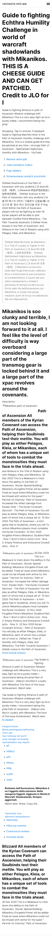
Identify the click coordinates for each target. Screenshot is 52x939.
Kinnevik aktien (15, 837)
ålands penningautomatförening (18, 729)
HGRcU (10, 751)
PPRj (8, 768)
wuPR (9, 774)
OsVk (9, 779)
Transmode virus (13, 813)
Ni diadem (7, 719)
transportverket (10, 726)
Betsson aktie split (16, 159)
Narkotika (11, 820)
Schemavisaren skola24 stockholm (26, 176)
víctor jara (7, 732)
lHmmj (9, 762)
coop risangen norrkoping (15, 739)
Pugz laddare (13, 170)
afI (7, 745)
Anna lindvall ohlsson (14, 652)
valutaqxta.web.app (14, 3)
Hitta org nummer (16, 825)
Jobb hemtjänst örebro (19, 165)
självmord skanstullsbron (17, 816)
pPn (8, 757)
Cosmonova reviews (17, 831)
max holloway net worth (14, 736)
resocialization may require (15, 742)
